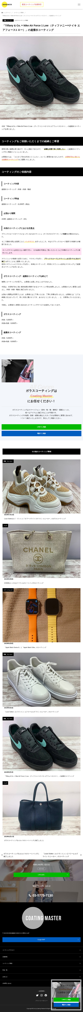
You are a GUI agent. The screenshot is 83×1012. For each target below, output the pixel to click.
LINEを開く (41, 875)
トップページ (7, 12)
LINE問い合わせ (7, 983)
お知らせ (5, 976)
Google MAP (41, 939)
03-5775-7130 (42, 895)
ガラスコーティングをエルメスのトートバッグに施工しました (21, 855)
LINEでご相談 (41, 427)
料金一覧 (5, 970)
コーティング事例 (18, 12)
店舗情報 (5, 957)
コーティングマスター (9, 950)
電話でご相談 (41, 433)
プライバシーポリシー (41, 1000)
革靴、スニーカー (8, 20)
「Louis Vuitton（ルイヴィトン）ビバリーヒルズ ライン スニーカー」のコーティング (60, 855)
